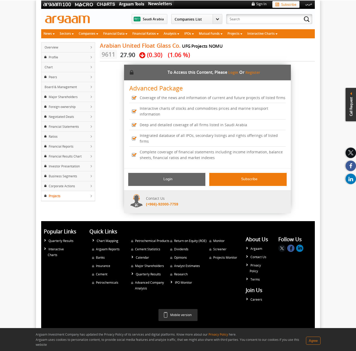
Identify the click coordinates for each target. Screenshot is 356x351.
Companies (87, 33)
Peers (53, 77)
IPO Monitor (183, 282)
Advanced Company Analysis (149, 285)
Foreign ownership (62, 107)
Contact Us (258, 257)
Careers (256, 299)
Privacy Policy (255, 268)
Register (252, 72)
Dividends (181, 249)
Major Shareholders (63, 97)
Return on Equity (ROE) (190, 241)
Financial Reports (61, 146)
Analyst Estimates (187, 266)
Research (181, 274)
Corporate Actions (62, 186)
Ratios (53, 136)
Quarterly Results (60, 241)
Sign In (261, 4)
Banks (100, 257)
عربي (308, 4)
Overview (51, 47)
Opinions (180, 257)
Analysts (170, 33)
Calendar (142, 257)
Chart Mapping (107, 241)
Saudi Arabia (153, 19)
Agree (313, 341)
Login (233, 72)
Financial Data (114, 33)
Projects (234, 33)
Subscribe (288, 4)
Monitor (219, 241)
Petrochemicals (107, 282)
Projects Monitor (225, 257)
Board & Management (61, 87)
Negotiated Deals (61, 116)
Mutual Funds (209, 33)
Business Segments (63, 176)
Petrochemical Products (152, 241)
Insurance (103, 266)
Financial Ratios (144, 33)
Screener (219, 249)
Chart (49, 67)
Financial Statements (64, 126)
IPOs (188, 33)
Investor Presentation (64, 166)
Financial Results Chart (65, 156)
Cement (101, 274)
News (48, 33)
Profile (53, 57)
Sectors (66, 33)
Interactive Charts (261, 33)
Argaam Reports (108, 249)
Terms (255, 279)
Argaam (256, 248)
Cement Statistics (147, 249)
